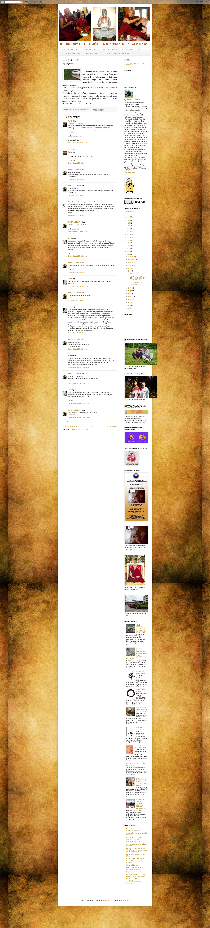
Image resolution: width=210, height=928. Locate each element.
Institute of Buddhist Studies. (135, 858)
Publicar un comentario (73, 422)
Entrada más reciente (70, 426)
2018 (128, 229)
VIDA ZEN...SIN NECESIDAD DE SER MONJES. (141, 709)
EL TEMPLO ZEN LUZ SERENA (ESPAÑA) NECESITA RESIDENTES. (141, 804)
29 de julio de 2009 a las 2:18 (78, 179)
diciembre (131, 257)
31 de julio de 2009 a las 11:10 (78, 286)
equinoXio (129, 883)
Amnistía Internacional (133, 881)
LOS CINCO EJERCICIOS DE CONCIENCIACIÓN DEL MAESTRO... (136, 278)
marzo (130, 296)
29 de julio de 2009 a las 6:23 (78, 232)
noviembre (132, 260)
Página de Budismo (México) (135, 872)
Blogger (127, 900)
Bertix (70, 149)
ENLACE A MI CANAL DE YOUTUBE (115, 53)
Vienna (70, 279)
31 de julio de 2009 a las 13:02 (78, 300)
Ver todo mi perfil (130, 173)
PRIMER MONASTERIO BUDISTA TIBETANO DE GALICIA (141, 781)
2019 (128, 226)
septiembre (132, 265)
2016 (128, 234)
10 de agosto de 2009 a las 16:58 (79, 418)
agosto (130, 268)
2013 (128, 243)
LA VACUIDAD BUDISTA (141, 690)
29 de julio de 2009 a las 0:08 (78, 163)
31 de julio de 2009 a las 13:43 (78, 349)
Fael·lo (70, 121)
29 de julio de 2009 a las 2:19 (78, 195)
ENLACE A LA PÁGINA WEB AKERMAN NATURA (79, 53)
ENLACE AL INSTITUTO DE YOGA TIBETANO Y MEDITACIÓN (85, 49)
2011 (128, 249)
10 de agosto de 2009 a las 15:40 (79, 403)
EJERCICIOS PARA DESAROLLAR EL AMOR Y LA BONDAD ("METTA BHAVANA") (136, 654)
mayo (130, 291)
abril (130, 294)
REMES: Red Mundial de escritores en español (134, 868)
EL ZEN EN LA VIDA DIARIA (141, 672)
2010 (128, 251)
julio (129, 271)
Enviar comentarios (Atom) (80, 429)
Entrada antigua (111, 426)
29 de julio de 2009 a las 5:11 (77, 215)
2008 (128, 306)
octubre (131, 262)
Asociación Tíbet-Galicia (134, 837)
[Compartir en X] (98, 110)
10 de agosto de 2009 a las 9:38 (78, 367)
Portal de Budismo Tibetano (135, 874)
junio (130, 288)
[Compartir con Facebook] (101, 110)
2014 (128, 240)
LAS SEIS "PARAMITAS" (140, 728)
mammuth (106, 900)
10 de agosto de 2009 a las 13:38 (79, 383)
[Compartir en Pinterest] (103, 110)
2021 (128, 220)
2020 (128, 223)
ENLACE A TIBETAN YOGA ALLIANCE (127, 49)
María (70, 238)
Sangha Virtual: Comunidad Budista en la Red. (135, 877)
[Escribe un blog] (96, 110)
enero (130, 302)
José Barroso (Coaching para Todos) (80, 202)
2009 (128, 254)
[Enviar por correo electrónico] (94, 110)
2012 (128, 246)
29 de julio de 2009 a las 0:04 (78, 143)
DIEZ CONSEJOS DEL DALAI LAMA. (135, 283)
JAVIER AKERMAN (74, 169)
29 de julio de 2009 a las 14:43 (78, 256)
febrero (130, 299)
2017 (128, 232)
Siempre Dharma (132, 865)
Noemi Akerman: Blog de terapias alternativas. (134, 829)
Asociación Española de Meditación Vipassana (134, 840)
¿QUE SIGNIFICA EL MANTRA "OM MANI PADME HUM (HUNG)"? (141, 628)
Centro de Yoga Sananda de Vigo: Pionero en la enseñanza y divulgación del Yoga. (136, 850)
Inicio (91, 426)
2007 (128, 308)
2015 (128, 237)
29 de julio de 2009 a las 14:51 (78, 272)
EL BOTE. (131, 273)
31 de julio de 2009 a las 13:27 (78, 333)
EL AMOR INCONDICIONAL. (141, 746)
